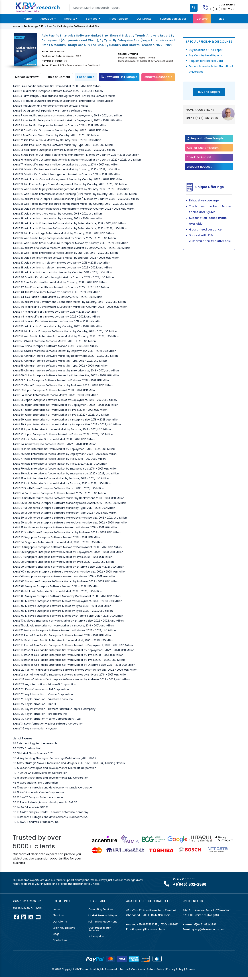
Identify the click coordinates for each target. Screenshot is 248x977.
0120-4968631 (169, 924)
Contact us (60, 940)
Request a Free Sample (206, 138)
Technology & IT (33, 26)
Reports (69, 19)
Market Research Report (103, 915)
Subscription (96, 936)
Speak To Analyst (199, 157)
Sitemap (191, 969)
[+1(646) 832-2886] (207, 7)
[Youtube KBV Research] (38, 917)
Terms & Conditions (132, 969)
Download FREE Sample (120, 77)
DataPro (202, 19)
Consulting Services (100, 909)
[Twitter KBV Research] (31, 917)
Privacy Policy (174, 969)
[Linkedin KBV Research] (23, 917)
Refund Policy (155, 969)
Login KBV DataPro (64, 928)
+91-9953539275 (23, 908)
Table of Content (58, 77)
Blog (221, 19)
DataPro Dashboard (158, 77)
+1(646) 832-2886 (222, 9)
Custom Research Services (99, 929)
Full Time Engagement (102, 921)
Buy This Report (209, 92)
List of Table (85, 77)
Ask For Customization (203, 148)
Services (92, 19)
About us (58, 915)
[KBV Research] (38, 7)
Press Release (118, 19)
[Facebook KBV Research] (16, 917)
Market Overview (26, 77)
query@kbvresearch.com (151, 929)
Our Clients (144, 19)
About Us (47, 19)
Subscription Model (173, 19)
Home (28, 19)
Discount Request (199, 167)
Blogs (56, 934)
